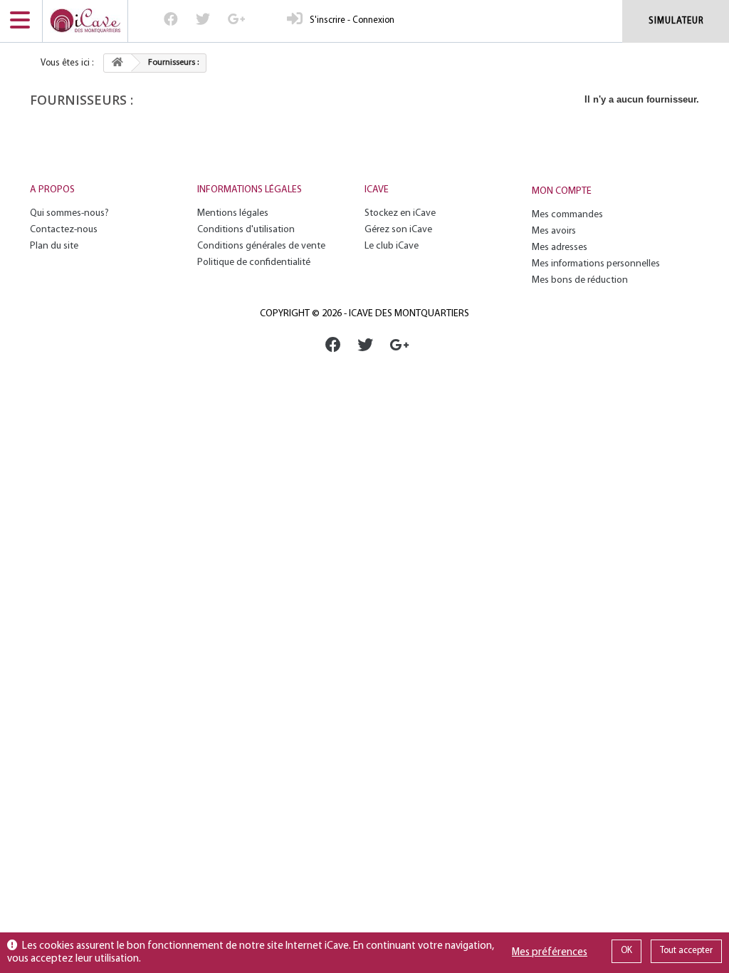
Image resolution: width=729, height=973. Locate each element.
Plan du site (54, 246)
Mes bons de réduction (580, 280)
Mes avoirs (554, 231)
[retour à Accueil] (117, 63)
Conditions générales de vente (261, 246)
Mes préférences (549, 952)
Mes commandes (567, 214)
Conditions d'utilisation (246, 229)
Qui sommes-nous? (69, 213)
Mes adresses (559, 247)
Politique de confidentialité (253, 262)
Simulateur (676, 21)
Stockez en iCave (400, 213)
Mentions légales (232, 213)
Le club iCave (391, 246)
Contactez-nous (64, 229)
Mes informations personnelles (596, 264)
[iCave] (85, 21)
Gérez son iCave (398, 229)
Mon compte (562, 191)
